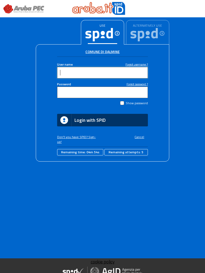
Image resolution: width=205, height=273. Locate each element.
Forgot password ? (137, 84)
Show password (137, 103)
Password (64, 84)
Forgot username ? (136, 64)
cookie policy (103, 261)
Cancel (139, 137)
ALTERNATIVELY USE (147, 25)
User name (65, 64)
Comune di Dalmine (102, 51)
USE (102, 25)
